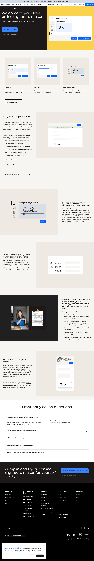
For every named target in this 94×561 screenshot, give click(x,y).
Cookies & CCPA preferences (45, 504)
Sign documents (27, 499)
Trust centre (61, 506)
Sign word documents (28, 516)
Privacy (78, 500)
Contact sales (72, 4)
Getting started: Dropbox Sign (47, 509)
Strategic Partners (63, 514)
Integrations (8, 503)
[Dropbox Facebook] (9, 528)
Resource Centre (62, 500)
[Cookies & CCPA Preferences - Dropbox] (24, 551)
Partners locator (62, 517)
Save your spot (65, 1)
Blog (59, 494)
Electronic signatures (28, 496)
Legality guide (62, 503)
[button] (22, 4)
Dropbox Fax (8, 500)
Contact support (45, 500)
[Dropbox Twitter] (6, 528)
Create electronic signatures (27, 509)
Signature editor (27, 513)
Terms (77, 497)
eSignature (14, 122)
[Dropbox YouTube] (12, 528)
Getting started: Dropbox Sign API (47, 513)
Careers (78, 494)
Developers (51, 4)
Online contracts (27, 505)
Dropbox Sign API (9, 497)
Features (4, 8)
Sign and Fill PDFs (27, 502)
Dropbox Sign (8, 494)
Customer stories (62, 497)
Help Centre (44, 494)
